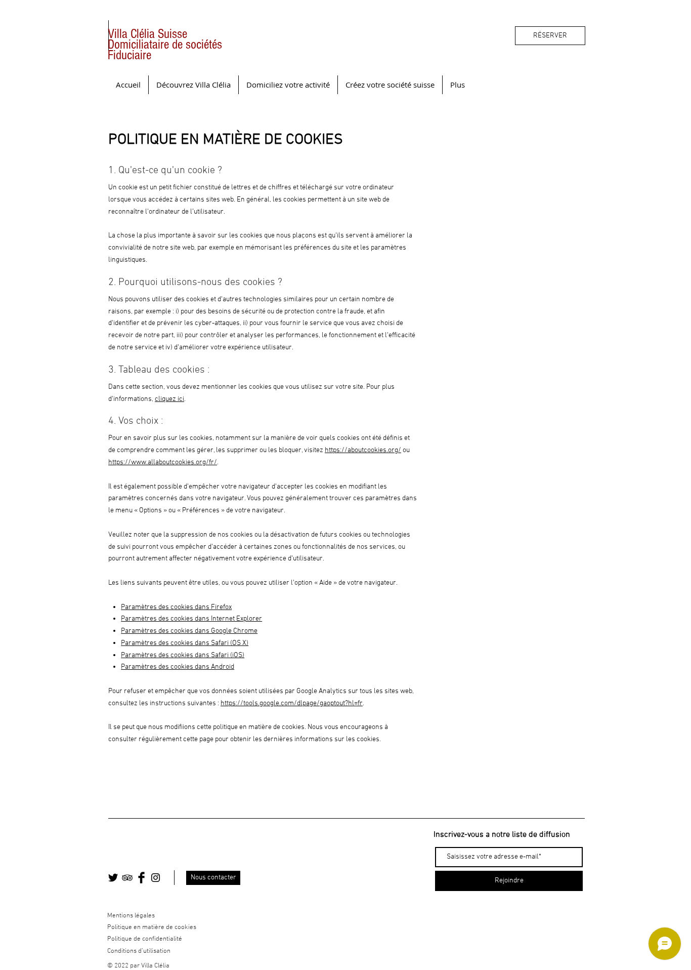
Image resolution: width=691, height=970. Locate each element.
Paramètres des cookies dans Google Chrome (189, 631)
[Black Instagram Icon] (155, 877)
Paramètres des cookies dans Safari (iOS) (182, 655)
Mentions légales (131, 916)
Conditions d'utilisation (138, 951)
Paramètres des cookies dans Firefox (176, 607)
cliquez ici (169, 399)
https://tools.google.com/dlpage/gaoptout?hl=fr (292, 703)
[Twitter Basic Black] (113, 877)
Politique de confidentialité (144, 939)
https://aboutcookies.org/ (363, 450)
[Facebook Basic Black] (141, 877)
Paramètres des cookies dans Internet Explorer (191, 619)
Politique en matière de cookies (152, 927)
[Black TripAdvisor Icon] (127, 877)
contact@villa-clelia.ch (144, 851)
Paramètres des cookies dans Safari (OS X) (184, 643)
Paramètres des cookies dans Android (177, 667)
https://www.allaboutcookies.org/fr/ (162, 462)
